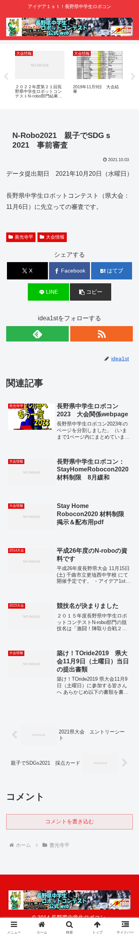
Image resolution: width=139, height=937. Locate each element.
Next (133, 77)
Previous (6, 77)
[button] (90, 292)
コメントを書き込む (69, 821)
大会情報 (55, 237)
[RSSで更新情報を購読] (101, 333)
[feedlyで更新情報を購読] (37, 333)
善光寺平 (24, 237)
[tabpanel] (39, 75)
